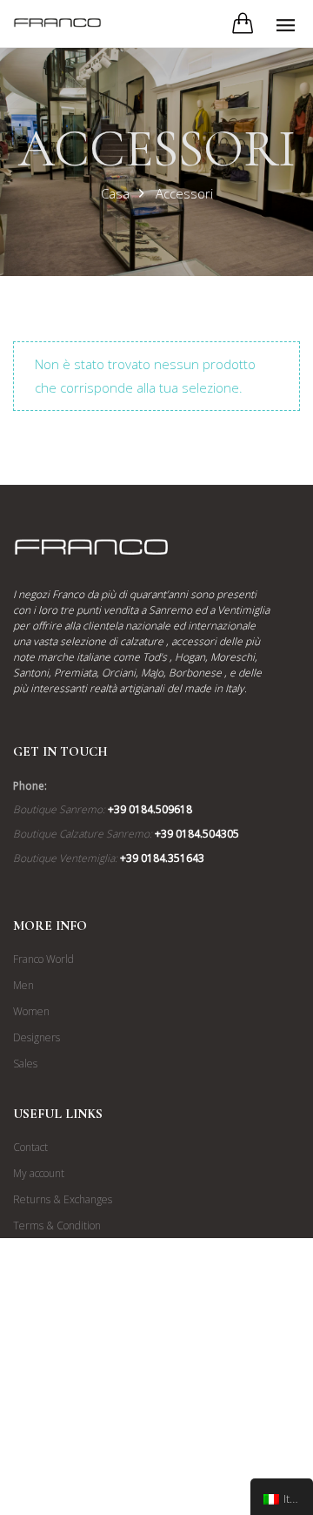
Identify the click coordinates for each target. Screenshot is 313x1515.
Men (23, 985)
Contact (30, 1147)
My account (38, 1173)
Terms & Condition (57, 1225)
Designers (36, 1037)
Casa (115, 193)
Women (31, 1011)
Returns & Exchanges (62, 1199)
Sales (25, 1063)
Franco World (43, 959)
